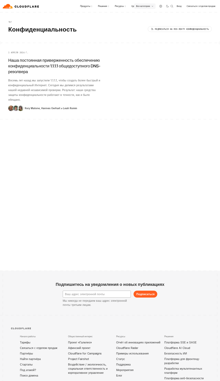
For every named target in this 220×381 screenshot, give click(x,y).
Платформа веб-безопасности (184, 378)
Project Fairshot (78, 359)
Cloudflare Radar (127, 348)
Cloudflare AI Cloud (177, 348)
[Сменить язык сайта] (160, 6)
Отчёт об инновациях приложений (138, 342)
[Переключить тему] (167, 6)
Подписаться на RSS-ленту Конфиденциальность (182, 29)
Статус (120, 359)
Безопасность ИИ (175, 353)
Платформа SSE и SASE (180, 342)
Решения (102, 6)
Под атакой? (28, 370)
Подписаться (145, 294)
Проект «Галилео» (80, 342)
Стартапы (26, 364)
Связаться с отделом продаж (201, 6)
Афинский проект (79, 348)
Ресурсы (119, 6)
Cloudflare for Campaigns (85, 353)
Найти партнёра (30, 359)
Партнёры (26, 353)
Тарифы (25, 342)
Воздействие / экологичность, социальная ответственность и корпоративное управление (88, 368)
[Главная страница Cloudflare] (21, 6)
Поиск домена (29, 375)
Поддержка (123, 364)
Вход (179, 6)
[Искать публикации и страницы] (171, 6)
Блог (119, 375)
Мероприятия (125, 370)
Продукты (85, 6)
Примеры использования (132, 353)
